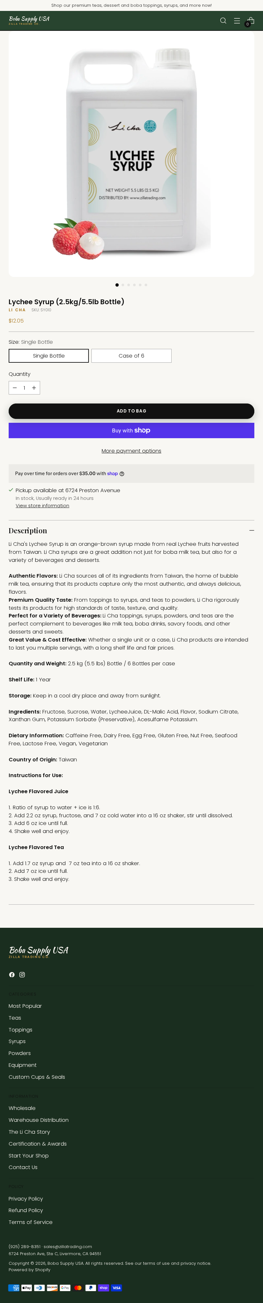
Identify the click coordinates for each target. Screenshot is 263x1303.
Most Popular (25, 1006)
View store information (42, 505)
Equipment (23, 1065)
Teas (15, 1018)
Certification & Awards (38, 1144)
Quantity (19, 374)
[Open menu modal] (237, 20)
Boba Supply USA (65, 1263)
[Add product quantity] (34, 387)
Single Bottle (49, 355)
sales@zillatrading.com (68, 1247)
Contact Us (23, 1167)
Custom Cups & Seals (37, 1077)
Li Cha (17, 310)
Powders (20, 1053)
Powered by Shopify (29, 1270)
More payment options (131, 451)
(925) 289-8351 (24, 1247)
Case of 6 (131, 355)
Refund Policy (26, 1210)
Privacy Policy (26, 1198)
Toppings (20, 1029)
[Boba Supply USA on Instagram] (23, 975)
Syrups (17, 1041)
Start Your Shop (29, 1155)
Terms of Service (31, 1222)
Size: (31, 342)
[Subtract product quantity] (15, 387)
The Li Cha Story (29, 1132)
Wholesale (22, 1108)
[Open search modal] (223, 20)
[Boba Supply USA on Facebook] (12, 975)
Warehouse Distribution (39, 1120)
